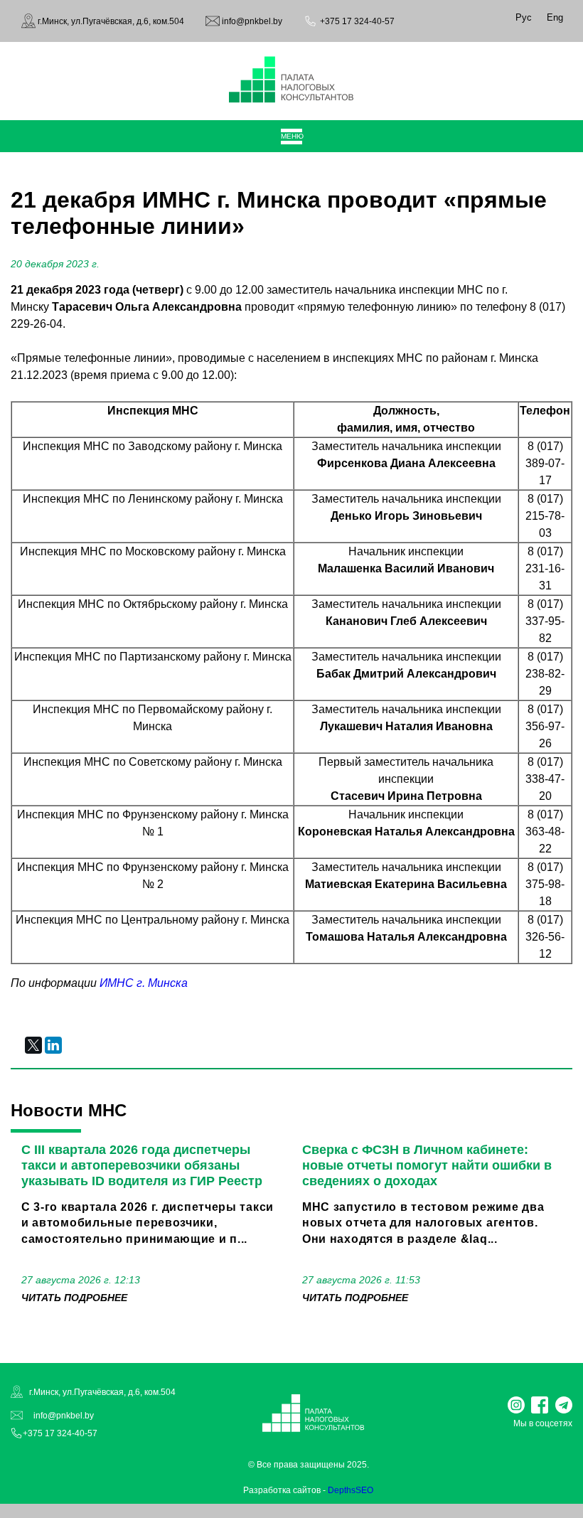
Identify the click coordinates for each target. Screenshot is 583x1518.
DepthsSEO (350, 1490)
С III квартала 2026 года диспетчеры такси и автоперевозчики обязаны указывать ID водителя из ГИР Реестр (141, 1165)
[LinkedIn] (53, 1045)
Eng (555, 17)
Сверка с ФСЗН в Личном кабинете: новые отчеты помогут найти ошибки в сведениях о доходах (427, 1165)
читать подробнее (74, 1297)
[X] (33, 1045)
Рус (523, 17)
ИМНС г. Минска (144, 983)
